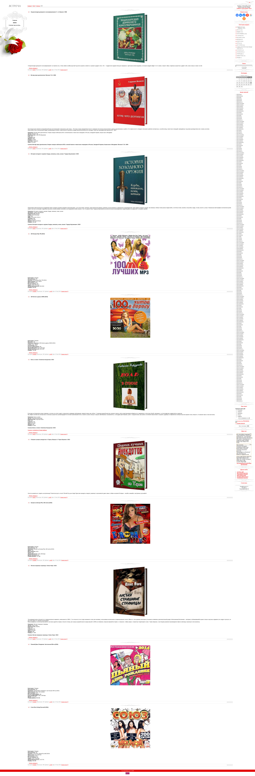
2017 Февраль (240, 232)
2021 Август (239, 312)
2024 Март (239, 359)
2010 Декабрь (239, 125)
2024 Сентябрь (240, 366)
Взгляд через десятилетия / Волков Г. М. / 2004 (43, 75)
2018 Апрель (239, 252)
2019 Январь (239, 266)
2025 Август (239, 383)
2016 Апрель (239, 217)
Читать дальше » (33, 68)
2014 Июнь (239, 184)
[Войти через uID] (237, 15)
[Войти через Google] (250, 15)
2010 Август (239, 119)
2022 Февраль (240, 321)
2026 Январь (239, 390)
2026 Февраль (240, 391)
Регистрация (245, 8)
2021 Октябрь (239, 315)
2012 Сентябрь (240, 152)
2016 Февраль (240, 214)
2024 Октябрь (239, 368)
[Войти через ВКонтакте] (240, 15)
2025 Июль (239, 381)
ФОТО (238, 29)
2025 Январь (239, 372)
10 (244, 81)
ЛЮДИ (238, 57)
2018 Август (239, 258)
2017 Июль (239, 239)
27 (251, 84)
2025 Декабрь (239, 388)
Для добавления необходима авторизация (244, 464)
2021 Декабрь (239, 318)
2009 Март (239, 94)
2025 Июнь (239, 380)
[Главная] (249, 2)
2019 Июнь (239, 273)
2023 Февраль (240, 339)
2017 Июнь (239, 238)
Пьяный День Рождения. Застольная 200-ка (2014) (44, 644)
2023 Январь (239, 338)
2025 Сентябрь (240, 384)
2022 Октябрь (239, 333)
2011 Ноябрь (239, 137)
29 (239, 86)
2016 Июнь (239, 220)
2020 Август (239, 294)
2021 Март (239, 305)
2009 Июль (239, 100)
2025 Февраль (240, 374)
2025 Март (239, 375)
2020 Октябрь (239, 297)
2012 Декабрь (239, 157)
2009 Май (238, 97)
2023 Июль (239, 347)
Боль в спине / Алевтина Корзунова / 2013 (42, 359)
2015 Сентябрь (240, 206)
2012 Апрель (239, 145)
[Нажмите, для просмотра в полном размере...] (130, 62)
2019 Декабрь (239, 282)
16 (241, 82)
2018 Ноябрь (239, 263)
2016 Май (238, 218)
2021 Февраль (240, 303)
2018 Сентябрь (240, 260)
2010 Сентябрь (240, 121)
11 (246, 81)
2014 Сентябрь (240, 188)
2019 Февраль (240, 267)
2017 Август (239, 240)
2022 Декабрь (239, 336)
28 (237, 86)
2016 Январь (239, 212)
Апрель (38, 5)
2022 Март (239, 323)
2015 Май (238, 200)
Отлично (240, 410)
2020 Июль (239, 293)
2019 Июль (239, 275)
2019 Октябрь (239, 279)
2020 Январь (239, 284)
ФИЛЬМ (239, 39)
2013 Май (238, 164)
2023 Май (238, 344)
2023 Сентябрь (240, 350)
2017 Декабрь (239, 246)
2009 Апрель (239, 95)
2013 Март (239, 161)
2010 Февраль (240, 110)
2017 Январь (239, 230)
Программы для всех (242, 474)
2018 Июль (239, 257)
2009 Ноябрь (239, 106)
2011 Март (239, 130)
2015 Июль (239, 203)
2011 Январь (239, 127)
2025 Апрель (239, 377)
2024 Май (238, 362)
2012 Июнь (239, 148)
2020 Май (238, 290)
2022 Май (238, 326)
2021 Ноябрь (239, 317)
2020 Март (239, 287)
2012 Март (239, 143)
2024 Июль (239, 363)
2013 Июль (239, 167)
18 (246, 82)
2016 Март (239, 215)
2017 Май (238, 236)
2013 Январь (239, 158)
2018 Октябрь (239, 261)
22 (239, 84)
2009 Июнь (239, 98)
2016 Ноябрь (239, 227)
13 (251, 81)
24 (244, 84)
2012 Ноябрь (239, 155)
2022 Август (239, 330)
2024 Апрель (239, 360)
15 (239, 82)
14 (237, 82)
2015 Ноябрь (239, 209)
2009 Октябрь (239, 104)
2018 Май (238, 254)
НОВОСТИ (239, 27)
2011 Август (239, 133)
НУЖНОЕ (239, 50)
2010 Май (238, 115)
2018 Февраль (240, 249)
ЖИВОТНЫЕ (240, 55)
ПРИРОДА (239, 53)
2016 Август (239, 223)
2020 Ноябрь (239, 299)
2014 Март (239, 179)
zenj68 (49, 69)
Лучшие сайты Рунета (242, 476)
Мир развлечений (241, 475)
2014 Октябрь (239, 190)
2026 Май (238, 396)
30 (241, 86)
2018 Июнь (239, 255)
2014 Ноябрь (239, 191)
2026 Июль (239, 399)
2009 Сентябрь (240, 103)
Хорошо (240, 411)
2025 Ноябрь (239, 387)
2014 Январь (239, 176)
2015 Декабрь (239, 211)
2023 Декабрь (239, 354)
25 (246, 84)
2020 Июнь (239, 291)
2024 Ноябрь (239, 369)
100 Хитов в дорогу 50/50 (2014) (39, 296)
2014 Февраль (240, 178)
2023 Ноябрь (239, 353)
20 (251, 82)
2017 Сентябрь (240, 242)
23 (241, 84)
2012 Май (238, 146)
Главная (29, 5)
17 (244, 82)
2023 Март (239, 341)
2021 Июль (239, 311)
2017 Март (239, 233)
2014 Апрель (239, 181)
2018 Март (239, 251)
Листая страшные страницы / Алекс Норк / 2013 (44, 565)
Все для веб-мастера (242, 473)
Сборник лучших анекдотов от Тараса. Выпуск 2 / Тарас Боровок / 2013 (50, 439)
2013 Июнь (239, 166)
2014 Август (239, 187)
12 (248, 81)
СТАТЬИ (239, 35)
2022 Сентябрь (240, 332)
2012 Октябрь (239, 154)
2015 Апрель (239, 199)
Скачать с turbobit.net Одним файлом (37, 430)
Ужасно (240, 416)
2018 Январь (239, 248)
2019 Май (238, 272)
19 (248, 82)
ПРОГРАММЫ (240, 33)
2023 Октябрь (239, 351)
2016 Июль (239, 221)
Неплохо (240, 413)
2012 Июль (239, 149)
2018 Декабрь (239, 264)
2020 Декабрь (239, 300)
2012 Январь (239, 140)
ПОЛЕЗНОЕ (240, 52)
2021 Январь (239, 302)
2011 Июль (239, 131)
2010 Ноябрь (239, 124)
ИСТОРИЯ (239, 45)
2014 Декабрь (239, 193)
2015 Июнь (239, 202)
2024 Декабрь (239, 371)
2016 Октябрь (239, 226)
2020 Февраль (240, 285)
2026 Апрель (239, 394)
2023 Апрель (239, 342)
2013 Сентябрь (240, 170)
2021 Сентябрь (240, 314)
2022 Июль (239, 329)
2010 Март (239, 112)
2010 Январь (239, 109)
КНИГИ (34, 69)
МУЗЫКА (34, 291)
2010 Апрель (239, 113)
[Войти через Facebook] (243, 15)
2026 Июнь (239, 397)
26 (248, 84)
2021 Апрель (239, 306)
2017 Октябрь (239, 243)
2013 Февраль (240, 160)
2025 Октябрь (239, 386)
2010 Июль (239, 118)
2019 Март (239, 269)
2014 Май (238, 182)
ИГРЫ (238, 43)
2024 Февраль (240, 357)
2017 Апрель (239, 235)
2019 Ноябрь (239, 281)
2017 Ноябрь (239, 245)
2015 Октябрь (239, 208)
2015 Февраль (240, 196)
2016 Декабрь (239, 229)
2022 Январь (239, 320)
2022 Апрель (239, 324)
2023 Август (239, 348)
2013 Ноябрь (239, 173)
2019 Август (239, 276)
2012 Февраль (240, 142)
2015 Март (239, 197)
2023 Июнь (239, 345)
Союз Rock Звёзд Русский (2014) (39, 707)
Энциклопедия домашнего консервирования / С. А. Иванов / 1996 (49, 12)
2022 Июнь (239, 327)
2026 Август (239, 400)
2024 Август (239, 365)
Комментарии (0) (63, 69)
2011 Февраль (239, 128)
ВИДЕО (239, 31)
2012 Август (239, 151)
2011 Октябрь (239, 136)
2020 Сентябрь (240, 296)
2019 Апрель (239, 270)
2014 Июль (239, 185)
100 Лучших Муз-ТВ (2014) (38, 233)
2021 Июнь (239, 309)
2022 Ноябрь (239, 335)
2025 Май (238, 378)
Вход (250, 8)
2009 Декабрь (239, 107)
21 (237, 84)
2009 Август (239, 101)
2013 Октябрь (239, 172)
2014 (34, 5)
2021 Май (238, 308)
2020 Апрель (239, 288)
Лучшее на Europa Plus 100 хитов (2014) (41, 502)
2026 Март (239, 393)
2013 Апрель (239, 163)
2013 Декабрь (239, 175)
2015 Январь (239, 194)
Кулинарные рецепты (242, 477)
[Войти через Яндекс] (247, 15)
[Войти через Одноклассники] (244, 18)
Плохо (239, 415)
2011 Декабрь (239, 139)
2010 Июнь (239, 116)
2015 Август (239, 205)
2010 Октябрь (239, 122)
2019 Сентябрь (240, 278)
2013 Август (239, 169)
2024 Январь (239, 356)
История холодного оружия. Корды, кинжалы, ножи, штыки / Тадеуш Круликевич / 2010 (55, 153)
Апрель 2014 (244, 75)
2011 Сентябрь (240, 134)
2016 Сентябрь (240, 224)
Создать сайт (240, 471)
